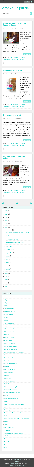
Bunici (6, 320)
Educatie (17, 63)
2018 (6, 211)
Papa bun (7, 407)
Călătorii (6, 326)
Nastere (17, 149)
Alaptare (6, 300)
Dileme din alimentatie (10, 349)
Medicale (6, 384)
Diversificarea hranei (10, 358)
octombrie (9, 249)
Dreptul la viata (8, 360)
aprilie (8, 269)
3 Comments (18, 28)
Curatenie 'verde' (9, 340)
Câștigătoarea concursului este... (15, 157)
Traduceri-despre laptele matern (13, 433)
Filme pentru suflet (9, 369)
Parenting (7, 410)
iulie (7, 259)
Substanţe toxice (9, 427)
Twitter (23, 57)
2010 (6, 279)
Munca (6, 395)
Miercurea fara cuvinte (10, 389)
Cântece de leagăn (9, 329)
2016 (6, 217)
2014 (6, 224)
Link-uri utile (8, 378)
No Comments (18, 73)
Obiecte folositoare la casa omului (14, 404)
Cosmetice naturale (9, 337)
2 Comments (18, 161)
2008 (6, 286)
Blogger (17, 461)
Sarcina (6, 421)
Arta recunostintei (10, 149)
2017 (6, 214)
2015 (6, 220)
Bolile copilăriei (8, 314)
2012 (6, 273)
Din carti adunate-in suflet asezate (14, 352)
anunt (5, 305)
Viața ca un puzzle (15, 8)
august (8, 256)
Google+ (7, 59)
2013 (6, 227)
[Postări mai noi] (3, 203)
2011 (6, 276)
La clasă (6, 375)
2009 (6, 283)
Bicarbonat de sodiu (9, 311)
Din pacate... (7, 355)
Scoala (6, 424)
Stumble (15, 59)
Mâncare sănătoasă (9, 381)
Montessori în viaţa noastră (12, 392)
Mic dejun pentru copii (10, 387)
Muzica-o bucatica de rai (11, 398)
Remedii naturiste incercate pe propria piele (16, 418)
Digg (22, 59)
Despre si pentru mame (10, 346)
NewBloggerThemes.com (17, 465)
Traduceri (7, 430)
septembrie (9, 253)
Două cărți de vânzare (12, 70)
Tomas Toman (14, 463)
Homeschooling (24, 63)
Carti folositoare (9, 323)
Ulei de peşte (8, 436)
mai (7, 266)
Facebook (15, 57)
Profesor (6, 415)
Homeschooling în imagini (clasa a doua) (14, 24)
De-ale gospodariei (9, 343)
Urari (5, 439)
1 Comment (18, 118)
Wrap (5, 447)
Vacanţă (6, 441)
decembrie (9, 230)
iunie (7, 262)
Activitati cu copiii (9, 63)
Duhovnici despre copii (10, 363)
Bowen (6, 317)
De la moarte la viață (12, 115)
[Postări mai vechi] (31, 203)
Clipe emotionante (9, 331)
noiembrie (9, 246)
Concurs (7, 196)
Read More (27, 54)
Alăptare (6, 302)
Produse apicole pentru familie (13, 413)
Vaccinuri (6, 444)
